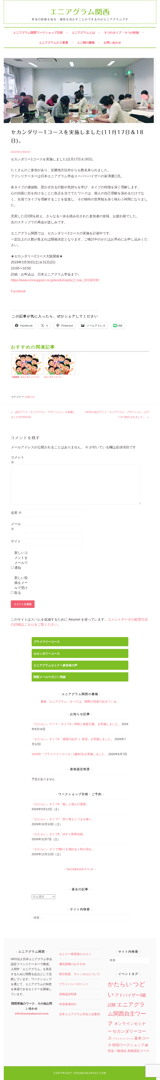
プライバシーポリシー (73, 984)
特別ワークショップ (128, 1045)
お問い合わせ (112, 42)
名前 (16, 512)
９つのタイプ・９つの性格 (121, 32)
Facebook (18, 291)
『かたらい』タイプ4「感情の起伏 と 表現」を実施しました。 (73, 739)
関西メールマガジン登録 (50, 677)
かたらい (120, 984)
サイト (16, 541)
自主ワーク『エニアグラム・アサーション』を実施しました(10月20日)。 (43, 415)
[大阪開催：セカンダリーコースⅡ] (26, 374)
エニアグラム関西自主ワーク (127, 1013)
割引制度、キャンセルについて (79, 974)
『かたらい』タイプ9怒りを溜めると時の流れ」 (63, 849)
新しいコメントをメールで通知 (21, 560)
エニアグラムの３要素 (53, 42)
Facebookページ (80, 869)
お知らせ (30, 396)
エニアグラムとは (83, 32)
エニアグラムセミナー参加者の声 (55, 665)
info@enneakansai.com (31, 1013)
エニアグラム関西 (80, 11)
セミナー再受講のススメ (75, 954)
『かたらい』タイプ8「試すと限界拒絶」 (59, 834)
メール (16, 526)
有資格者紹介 (68, 1004)
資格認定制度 (68, 994)
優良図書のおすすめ (72, 964)
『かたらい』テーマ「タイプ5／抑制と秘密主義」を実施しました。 (76, 724)
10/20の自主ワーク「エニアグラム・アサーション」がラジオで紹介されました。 (117, 415)
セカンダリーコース (47, 653)
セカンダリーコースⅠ (53, 377)
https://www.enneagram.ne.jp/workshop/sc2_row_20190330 (55, 280)
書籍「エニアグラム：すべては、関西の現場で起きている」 (80, 701)
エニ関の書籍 (86, 42)
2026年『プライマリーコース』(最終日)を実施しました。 (70, 754)
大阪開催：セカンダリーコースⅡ (25, 377)
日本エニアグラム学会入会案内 (79, 1014)
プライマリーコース (47, 641)
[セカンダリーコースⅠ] (59, 374)
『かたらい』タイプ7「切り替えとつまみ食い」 (63, 819)
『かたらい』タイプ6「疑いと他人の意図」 (60, 804)
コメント (17, 459)
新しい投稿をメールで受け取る (21, 585)
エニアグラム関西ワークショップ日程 (38, 32)
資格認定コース (138, 1050)
